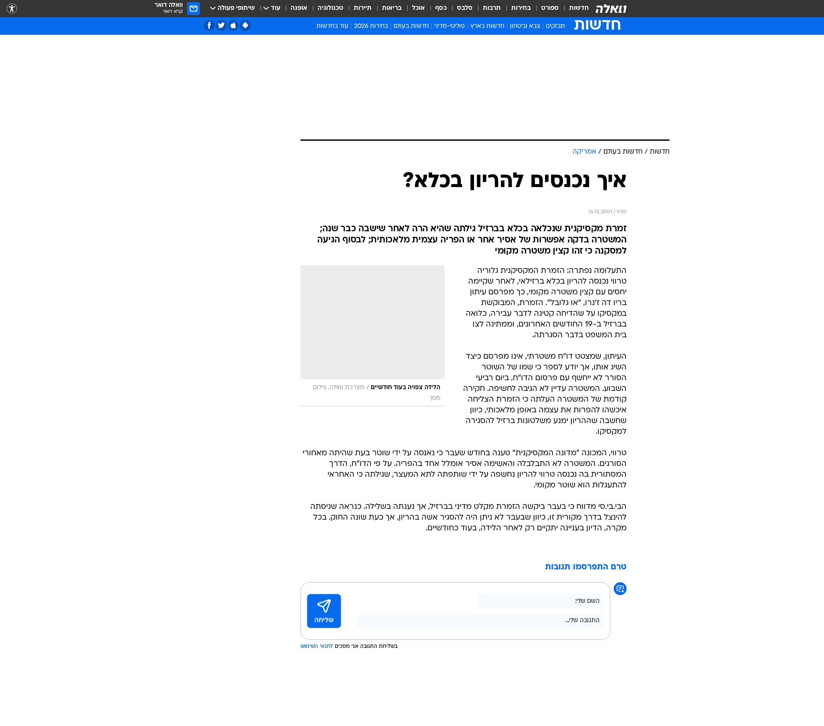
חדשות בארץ (487, 26)
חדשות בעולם (411, 26)
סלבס (465, 8)
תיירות (363, 8)
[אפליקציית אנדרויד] (245, 25)
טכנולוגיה (330, 8)
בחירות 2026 (371, 26)
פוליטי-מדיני (449, 26)
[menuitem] (574, 8)
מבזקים (555, 26)
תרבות (492, 8)
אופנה (299, 8)
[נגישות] (11, 8)
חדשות (579, 8)
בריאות (392, 8)
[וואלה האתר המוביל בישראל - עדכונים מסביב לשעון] (611, 8)
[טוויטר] (221, 25)
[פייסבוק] (209, 25)
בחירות (521, 8)
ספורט (550, 8)
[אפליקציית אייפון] (233, 25)
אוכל (418, 8)
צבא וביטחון (525, 26)
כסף (441, 8)
